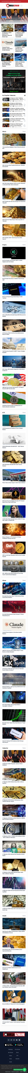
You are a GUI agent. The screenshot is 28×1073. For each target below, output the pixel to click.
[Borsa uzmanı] (12, 5)
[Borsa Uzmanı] (8, 1040)
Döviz (17, 1052)
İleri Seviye (10, 1052)
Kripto (10, 1055)
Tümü (24, 131)
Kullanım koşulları (15, 1071)
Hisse (10, 1058)
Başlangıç (10, 1049)
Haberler (17, 1058)
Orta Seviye (17, 1049)
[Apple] (8, 1045)
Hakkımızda (8, 1071)
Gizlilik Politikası (23, 1071)
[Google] (19, 1045)
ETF (17, 1055)
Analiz (10, 1061)
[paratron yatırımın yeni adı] (14, 81)
